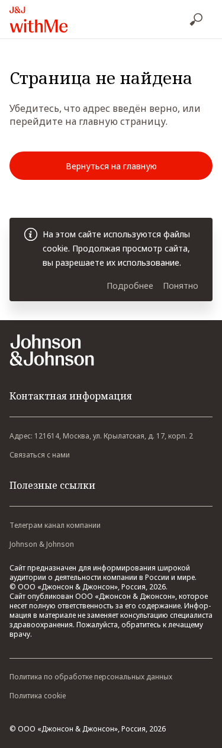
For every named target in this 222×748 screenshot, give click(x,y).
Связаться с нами (39, 455)
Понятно (180, 285)
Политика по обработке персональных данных (90, 677)
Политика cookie (37, 696)
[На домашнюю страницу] (64, 20)
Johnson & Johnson (41, 544)
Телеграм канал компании (55, 525)
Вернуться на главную (111, 166)
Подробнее (130, 285)
